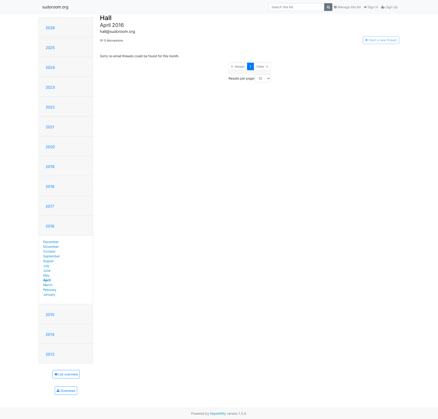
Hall (106, 18)
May (46, 275)
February (49, 290)
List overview (67, 374)
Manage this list (349, 7)
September (51, 256)
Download (67, 391)
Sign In (372, 7)
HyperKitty (218, 413)
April (47, 280)
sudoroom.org (55, 7)
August (48, 261)
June (46, 270)
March (47, 285)
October (49, 251)
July (46, 266)
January (49, 294)
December (51, 242)
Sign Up (391, 7)
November (51, 246)
